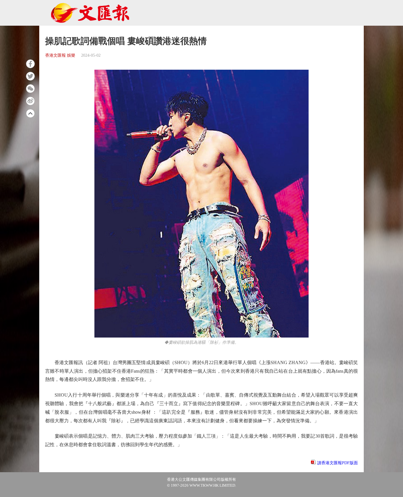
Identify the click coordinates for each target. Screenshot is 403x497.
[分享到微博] (30, 101)
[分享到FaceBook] (30, 63)
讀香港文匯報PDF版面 (337, 463)
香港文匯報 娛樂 (60, 55)
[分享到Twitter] (30, 76)
